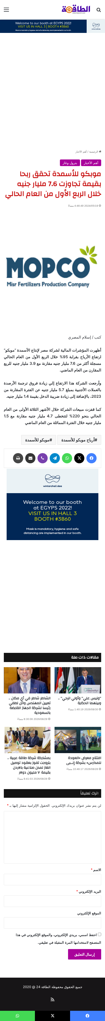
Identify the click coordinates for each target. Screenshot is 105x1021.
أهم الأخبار (81, 151)
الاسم (96, 870)
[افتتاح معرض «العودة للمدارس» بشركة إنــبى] (78, 740)
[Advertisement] (52, 93)
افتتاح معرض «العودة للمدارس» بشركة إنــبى (83, 760)
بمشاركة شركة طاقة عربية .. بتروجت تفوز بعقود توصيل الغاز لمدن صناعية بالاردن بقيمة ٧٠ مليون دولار (28, 765)
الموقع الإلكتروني (89, 913)
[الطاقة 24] (71, 9)
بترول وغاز (70, 163)
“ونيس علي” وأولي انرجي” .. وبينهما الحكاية (79, 700)
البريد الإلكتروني (88, 891)
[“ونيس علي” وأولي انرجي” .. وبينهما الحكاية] (78, 680)
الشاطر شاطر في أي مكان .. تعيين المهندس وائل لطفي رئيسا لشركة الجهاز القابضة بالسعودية (29, 705)
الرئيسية (94, 151)
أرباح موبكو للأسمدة (78, 439)
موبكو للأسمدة (37, 439)
